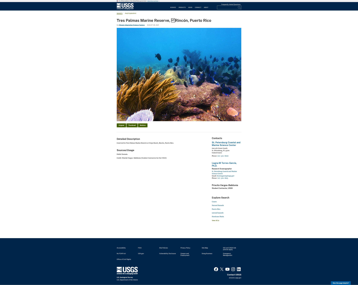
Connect (198, 7)
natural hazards (217, 213)
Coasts (214, 202)
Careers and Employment (184, 254)
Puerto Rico (216, 209)
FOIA (140, 248)
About (206, 7)
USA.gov (141, 253)
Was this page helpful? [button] (341, 283)
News (190, 7)
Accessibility (121, 248)
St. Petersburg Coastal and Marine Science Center (226, 143)
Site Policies (163, 248)
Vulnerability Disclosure (167, 253)
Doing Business (207, 253)
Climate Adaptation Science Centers (132, 25)
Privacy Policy (185, 248)
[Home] (125, 9)
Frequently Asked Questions (231, 4)
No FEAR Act (121, 253)
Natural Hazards (218, 205)
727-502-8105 (222, 178)
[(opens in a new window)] (216, 269)
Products (182, 7)
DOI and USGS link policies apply (229, 249)
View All (215, 220)
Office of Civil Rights (124, 259)
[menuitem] (173, 6)
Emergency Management (227, 254)
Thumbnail (132, 125)
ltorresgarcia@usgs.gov (225, 176)
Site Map (205, 248)
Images (120, 13)
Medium (143, 125)
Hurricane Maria (218, 216)
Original (121, 125)
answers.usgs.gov (235, 278)
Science (173, 7)
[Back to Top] (351, 278)
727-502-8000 (222, 156)
